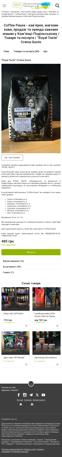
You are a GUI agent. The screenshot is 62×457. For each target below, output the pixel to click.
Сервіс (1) (8, 272)
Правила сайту (30, 449)
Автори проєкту (39, 400)
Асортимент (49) (12, 266)
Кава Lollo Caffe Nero (14, 313)
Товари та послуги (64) (26, 51)
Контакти (28, 400)
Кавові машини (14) (13, 261)
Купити (32, 252)
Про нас (20, 400)
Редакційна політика (19, 452)
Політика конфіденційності (12, 449)
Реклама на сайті (8, 388)
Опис (6, 51)
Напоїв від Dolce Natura (46, 357)
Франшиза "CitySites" (10, 390)
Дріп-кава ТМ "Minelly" (14, 357)
